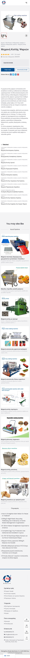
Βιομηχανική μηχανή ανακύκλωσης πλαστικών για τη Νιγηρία (12, 552)
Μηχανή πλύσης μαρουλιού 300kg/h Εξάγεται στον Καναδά (13, 542)
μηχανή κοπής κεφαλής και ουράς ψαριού (14, 204)
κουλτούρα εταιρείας (10, 593)
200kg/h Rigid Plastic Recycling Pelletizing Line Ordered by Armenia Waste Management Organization (13, 521)
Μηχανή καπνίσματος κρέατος (10, 150)
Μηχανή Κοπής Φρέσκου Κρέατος (11, 198)
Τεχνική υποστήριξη (10, 608)
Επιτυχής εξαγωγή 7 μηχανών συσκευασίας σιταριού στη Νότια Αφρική (15, 557)
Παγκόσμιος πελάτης (10, 598)
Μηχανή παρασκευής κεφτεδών (10, 187)
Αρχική (2, 43)
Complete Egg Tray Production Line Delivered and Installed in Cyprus (13, 532)
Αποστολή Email (22, 70)
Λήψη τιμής (7, 70)
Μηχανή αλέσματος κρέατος (9, 175)
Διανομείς (7, 621)
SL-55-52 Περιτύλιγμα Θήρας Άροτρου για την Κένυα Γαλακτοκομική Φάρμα (14, 537)
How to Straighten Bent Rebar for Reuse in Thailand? (15, 515)
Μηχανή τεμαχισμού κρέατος (9, 169)
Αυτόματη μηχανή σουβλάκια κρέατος (12, 192)
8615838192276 (9, 632)
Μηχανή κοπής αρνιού (8, 163)
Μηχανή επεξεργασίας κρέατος (9, 44)
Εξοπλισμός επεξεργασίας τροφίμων (15, 43)
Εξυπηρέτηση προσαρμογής (12, 606)
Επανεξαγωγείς (9, 623)
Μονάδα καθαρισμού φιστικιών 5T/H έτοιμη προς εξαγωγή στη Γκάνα (15, 547)
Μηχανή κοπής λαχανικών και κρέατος (12, 181)
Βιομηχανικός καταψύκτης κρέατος (11, 156)
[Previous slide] (3, 35)
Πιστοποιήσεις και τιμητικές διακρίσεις (15, 596)
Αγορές (7, 613)
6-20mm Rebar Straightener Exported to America (15, 527)
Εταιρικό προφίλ (9, 591)
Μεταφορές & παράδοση (11, 611)
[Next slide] (26, 35)
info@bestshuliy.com (11, 634)
